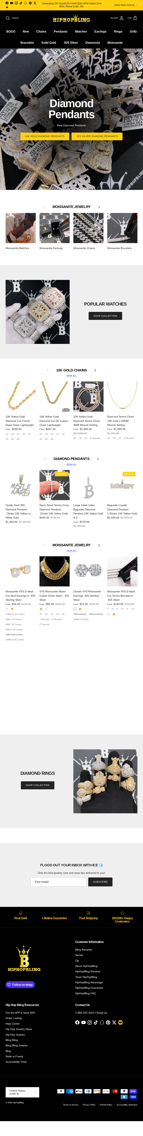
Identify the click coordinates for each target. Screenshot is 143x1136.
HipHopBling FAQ (85, 993)
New (26, 31)
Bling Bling (12, 1040)
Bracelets (27, 42)
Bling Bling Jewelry (17, 1045)
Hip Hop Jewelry (15, 1034)
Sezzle (79, 955)
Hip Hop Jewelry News (19, 1029)
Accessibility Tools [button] (16, 1061)
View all (71, 376)
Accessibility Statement (127, 1105)
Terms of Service (70, 1105)
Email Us (102, 1012)
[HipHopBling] (71, 18)
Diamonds (92, 42)
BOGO (10, 31)
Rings (118, 31)
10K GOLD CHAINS (71, 370)
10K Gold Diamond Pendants (45, 136)
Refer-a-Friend (14, 1056)
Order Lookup (14, 1018)
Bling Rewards (83, 949)
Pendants (60, 31)
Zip (77, 960)
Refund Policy (106, 1105)
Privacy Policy (89, 1105)
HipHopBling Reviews (87, 971)
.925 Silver (70, 42)
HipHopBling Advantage (89, 982)
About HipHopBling (86, 966)
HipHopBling (18, 1102)
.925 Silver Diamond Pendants (97, 136)
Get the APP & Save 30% (20, 1012)
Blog (8, 1051)
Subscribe (100, 882)
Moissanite (115, 42)
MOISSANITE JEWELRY (71, 545)
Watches (81, 31)
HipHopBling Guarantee (89, 987)
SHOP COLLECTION (105, 316)
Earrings (100, 31)
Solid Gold (48, 42)
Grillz (133, 31)
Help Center (13, 1023)
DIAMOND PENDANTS (71, 459)
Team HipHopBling (86, 976)
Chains (41, 31)
